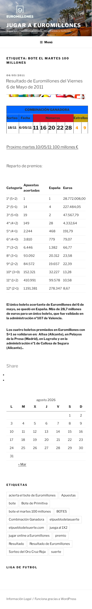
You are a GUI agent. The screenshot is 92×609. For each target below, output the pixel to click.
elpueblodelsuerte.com (26, 528)
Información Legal (18, 599)
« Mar (22, 464)
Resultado (16, 544)
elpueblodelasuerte (64, 519)
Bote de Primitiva (34, 503)
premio (60, 536)
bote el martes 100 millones (30, 511)
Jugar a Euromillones (43, 25)
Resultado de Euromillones (50, 544)
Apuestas (68, 495)
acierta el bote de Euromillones (32, 495)
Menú (48, 42)
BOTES (61, 511)
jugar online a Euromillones (29, 536)
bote (12, 503)
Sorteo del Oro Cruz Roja (27, 552)
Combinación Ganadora (26, 519)
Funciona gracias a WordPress (55, 599)
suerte (56, 552)
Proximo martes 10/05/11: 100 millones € (42, 147)
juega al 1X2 (58, 528)
